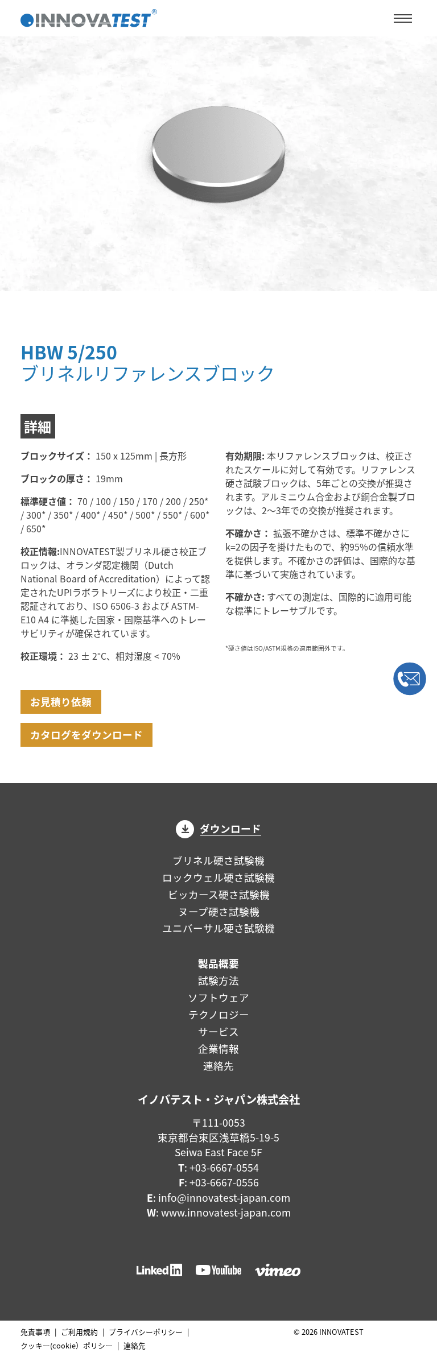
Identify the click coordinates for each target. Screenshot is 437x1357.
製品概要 (218, 963)
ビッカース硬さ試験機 (219, 894)
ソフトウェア (218, 997)
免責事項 (35, 1331)
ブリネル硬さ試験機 (218, 860)
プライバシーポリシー (146, 1331)
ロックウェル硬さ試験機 (218, 877)
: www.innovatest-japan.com (219, 1212)
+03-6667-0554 (224, 1167)
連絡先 (218, 1065)
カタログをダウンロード (86, 734)
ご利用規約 (79, 1331)
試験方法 (218, 980)
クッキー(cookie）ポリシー (66, 1345)
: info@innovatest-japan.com (218, 1197)
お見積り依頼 (61, 701)
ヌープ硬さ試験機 (218, 911)
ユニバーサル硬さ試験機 (218, 928)
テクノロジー (218, 1014)
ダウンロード (230, 828)
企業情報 (218, 1048)
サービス (218, 1031)
